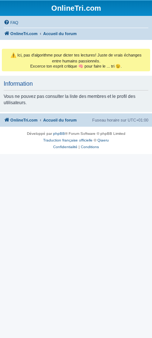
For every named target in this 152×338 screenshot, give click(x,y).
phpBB (59, 134)
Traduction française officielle (68, 140)
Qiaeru (103, 140)
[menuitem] (11, 22)
